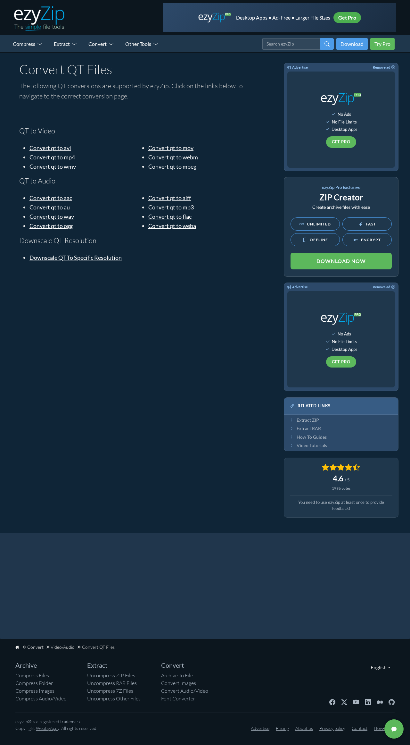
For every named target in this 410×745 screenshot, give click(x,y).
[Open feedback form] (394, 729)
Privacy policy (332, 728)
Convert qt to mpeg (172, 166)
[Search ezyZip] (327, 44)
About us (304, 728)
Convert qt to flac (170, 216)
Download (352, 44)
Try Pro (382, 44)
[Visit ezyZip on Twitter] (344, 702)
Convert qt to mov (170, 147)
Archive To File (177, 675)
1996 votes (341, 488)
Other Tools (138, 44)
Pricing (282, 728)
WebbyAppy (47, 728)
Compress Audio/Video (41, 698)
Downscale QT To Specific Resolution (75, 257)
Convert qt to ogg (51, 225)
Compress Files (32, 675)
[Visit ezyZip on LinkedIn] (368, 702)
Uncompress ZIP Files (111, 675)
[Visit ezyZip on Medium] (380, 702)
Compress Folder (34, 683)
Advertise (300, 67)
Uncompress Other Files (114, 698)
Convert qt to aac (50, 197)
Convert (97, 44)
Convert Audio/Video (184, 691)
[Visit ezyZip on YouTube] (356, 702)
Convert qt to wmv (52, 166)
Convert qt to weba (172, 225)
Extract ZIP (308, 420)
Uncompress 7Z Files (110, 691)
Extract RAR (309, 428)
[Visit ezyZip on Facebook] (332, 702)
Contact (359, 728)
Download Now (341, 261)
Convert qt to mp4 (52, 157)
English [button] (377, 667)
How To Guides (312, 437)
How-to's (382, 728)
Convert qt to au (49, 207)
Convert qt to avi (50, 147)
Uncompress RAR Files (112, 683)
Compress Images (34, 691)
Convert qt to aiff (169, 197)
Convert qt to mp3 (171, 207)
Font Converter (178, 698)
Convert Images (178, 683)
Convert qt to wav (51, 216)
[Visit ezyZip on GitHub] (392, 702)
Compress (24, 44)
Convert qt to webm (173, 157)
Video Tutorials (312, 445)
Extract (62, 44)
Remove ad (381, 67)
